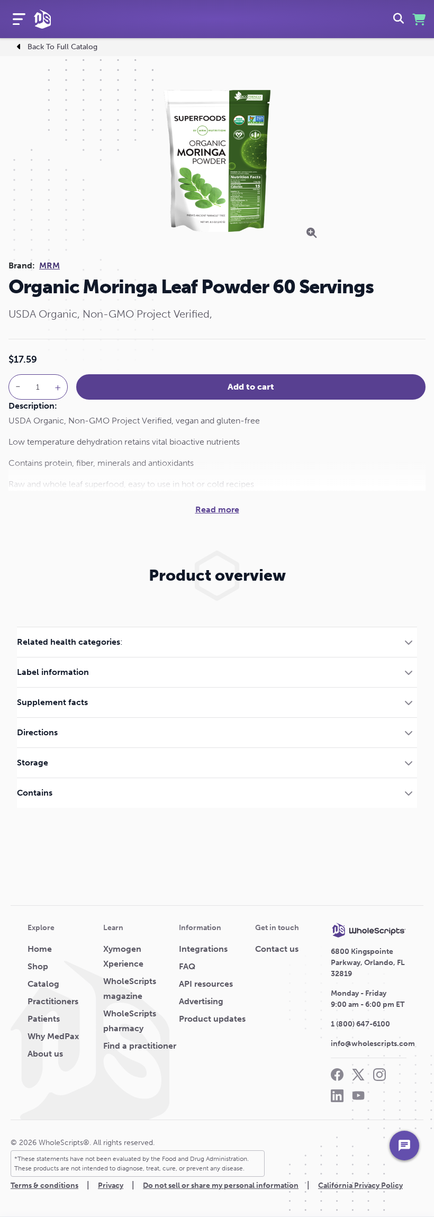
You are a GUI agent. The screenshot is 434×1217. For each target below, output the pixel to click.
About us (45, 1054)
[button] (217, 642)
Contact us (277, 949)
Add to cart (251, 387)
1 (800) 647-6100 (360, 1024)
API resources (206, 984)
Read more (217, 509)
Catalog (43, 984)
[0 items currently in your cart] (419, 19)
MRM (49, 265)
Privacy (110, 1185)
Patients (44, 1019)
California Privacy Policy (360, 1185)
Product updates (212, 1019)
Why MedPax (53, 1036)
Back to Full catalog (62, 46)
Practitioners (53, 1001)
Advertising (201, 1001)
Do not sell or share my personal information (221, 1185)
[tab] (217, 642)
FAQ (187, 966)
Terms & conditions (44, 1185)
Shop (38, 966)
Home (40, 949)
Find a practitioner (139, 1046)
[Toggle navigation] (19, 19)
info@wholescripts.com (373, 1043)
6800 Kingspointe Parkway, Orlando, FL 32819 (368, 962)
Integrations (203, 949)
